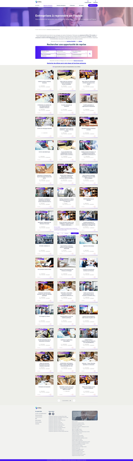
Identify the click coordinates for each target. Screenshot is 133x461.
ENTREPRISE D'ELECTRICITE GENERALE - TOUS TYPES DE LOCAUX (66, 130)
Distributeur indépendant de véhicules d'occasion (44, 223)
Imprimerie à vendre (75, 434)
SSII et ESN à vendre (75, 427)
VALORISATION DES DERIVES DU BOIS (89, 129)
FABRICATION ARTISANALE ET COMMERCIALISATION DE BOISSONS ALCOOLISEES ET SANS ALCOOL (88, 154)
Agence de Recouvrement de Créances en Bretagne (66, 270)
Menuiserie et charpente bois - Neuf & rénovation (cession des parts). (44, 177)
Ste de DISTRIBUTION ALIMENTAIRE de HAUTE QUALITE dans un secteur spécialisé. (66, 154)
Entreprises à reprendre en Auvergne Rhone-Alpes (58, 416)
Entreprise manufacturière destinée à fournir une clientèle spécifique (44, 294)
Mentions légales (38, 421)
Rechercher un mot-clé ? (61, 54)
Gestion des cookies (66, 460)
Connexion (37, 423)
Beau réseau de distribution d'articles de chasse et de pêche (88, 83)
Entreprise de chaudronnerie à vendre (78, 454)
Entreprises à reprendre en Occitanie (55, 428)
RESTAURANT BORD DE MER (44, 269)
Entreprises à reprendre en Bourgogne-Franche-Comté (58, 417)
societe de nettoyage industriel (44, 128)
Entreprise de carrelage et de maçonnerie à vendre (81, 441)
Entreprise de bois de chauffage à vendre (79, 446)
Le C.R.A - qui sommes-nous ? (40, 413)
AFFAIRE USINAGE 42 (44, 246)
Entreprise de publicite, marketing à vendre (79, 437)
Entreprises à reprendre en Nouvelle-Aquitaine (57, 427)
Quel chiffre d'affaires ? (77, 51)
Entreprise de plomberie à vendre (78, 436)
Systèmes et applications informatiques (66, 340)
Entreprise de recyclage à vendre (78, 449)
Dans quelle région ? (45, 51)
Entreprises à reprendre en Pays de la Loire (56, 430)
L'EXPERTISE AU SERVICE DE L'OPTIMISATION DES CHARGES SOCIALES (44, 106)
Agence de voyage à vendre (77, 429)
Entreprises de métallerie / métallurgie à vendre (80, 426)
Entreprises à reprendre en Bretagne (55, 418)
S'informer (72, 5)
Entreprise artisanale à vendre (77, 452)
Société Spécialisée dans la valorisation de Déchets (44, 340)
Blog (36, 418)
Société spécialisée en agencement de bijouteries (88, 105)
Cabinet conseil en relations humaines (44, 82)
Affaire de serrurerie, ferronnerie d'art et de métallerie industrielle (44, 365)
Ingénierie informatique (88, 246)
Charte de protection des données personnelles (55, 460)
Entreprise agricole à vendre (77, 439)
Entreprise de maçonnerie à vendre (78, 451)
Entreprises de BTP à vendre (77, 425)
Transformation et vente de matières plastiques (66, 317)
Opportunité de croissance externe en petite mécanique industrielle (66, 247)
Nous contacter (38, 420)
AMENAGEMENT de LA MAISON (88, 199)
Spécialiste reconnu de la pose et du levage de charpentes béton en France (66, 388)
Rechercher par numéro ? (77, 54)
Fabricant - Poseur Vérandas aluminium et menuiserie (88, 364)
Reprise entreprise (48, 5)
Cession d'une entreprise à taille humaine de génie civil (88, 317)
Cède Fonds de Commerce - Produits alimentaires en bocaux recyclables (66, 83)
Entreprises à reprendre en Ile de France (56, 423)
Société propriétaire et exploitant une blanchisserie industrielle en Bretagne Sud (88, 224)
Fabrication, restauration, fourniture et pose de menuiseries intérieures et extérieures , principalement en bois (66, 295)
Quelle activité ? (60, 51)
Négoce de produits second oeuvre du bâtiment (88, 387)
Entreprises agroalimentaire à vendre (78, 444)
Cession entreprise (61, 5)
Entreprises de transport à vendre (78, 422)
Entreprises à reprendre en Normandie (56, 426)
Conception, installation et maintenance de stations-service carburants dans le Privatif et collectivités (44, 200)
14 (70, 400)
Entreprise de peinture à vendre (77, 435)
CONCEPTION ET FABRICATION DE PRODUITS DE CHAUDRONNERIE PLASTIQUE (88, 341)
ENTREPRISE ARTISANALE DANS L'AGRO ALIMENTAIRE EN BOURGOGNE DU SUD (66, 365)
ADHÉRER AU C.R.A (92, 5)
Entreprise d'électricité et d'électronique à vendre (81, 431)
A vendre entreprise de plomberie (66, 105)
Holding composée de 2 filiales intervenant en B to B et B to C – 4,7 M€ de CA (66, 200)
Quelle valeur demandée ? (46, 54)
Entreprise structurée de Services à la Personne (88, 270)
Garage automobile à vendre (77, 432)
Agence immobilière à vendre (77, 430)
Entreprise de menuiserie (44, 386)
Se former (81, 5)
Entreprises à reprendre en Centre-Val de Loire (57, 420)
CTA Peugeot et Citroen (44, 316)
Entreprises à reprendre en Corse (55, 421)
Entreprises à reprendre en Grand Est (55, 422)
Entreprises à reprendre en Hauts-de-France (57, 425)
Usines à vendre (75, 421)
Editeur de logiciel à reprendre (77, 440)
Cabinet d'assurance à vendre (77, 445)
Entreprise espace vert (76, 447)
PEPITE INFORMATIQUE (44, 152)
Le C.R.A (37, 5)
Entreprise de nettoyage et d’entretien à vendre (80, 442)
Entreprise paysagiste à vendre (77, 450)
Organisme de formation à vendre (78, 455)
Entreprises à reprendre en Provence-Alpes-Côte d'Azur (59, 431)
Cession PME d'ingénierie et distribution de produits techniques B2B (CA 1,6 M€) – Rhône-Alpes (66, 177)
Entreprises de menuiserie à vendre (78, 424)
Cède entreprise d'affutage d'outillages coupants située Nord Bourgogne (88, 177)
